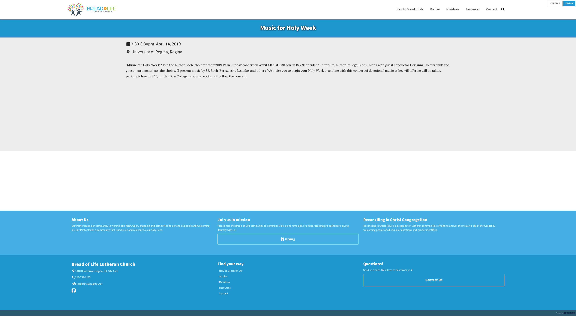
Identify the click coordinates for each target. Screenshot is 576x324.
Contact (555, 3)
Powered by (560, 313)
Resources (225, 288)
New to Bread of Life (231, 271)
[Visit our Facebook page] (106, 290)
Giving (569, 3)
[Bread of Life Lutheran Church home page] (93, 9)
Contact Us (433, 280)
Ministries (224, 282)
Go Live (223, 276)
